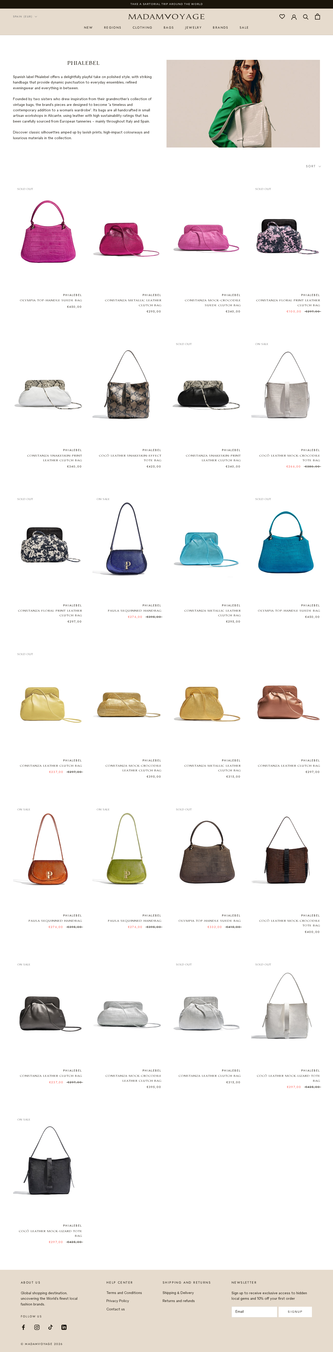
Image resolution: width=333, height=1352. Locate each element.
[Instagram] (37, 1327)
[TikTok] (50, 1327)
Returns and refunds (179, 1301)
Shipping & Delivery (178, 1293)
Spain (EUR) (23, 16)
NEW (88, 27)
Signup (295, 1311)
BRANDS (220, 27)
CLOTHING (143, 27)
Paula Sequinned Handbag (134, 611)
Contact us (115, 1309)
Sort (312, 166)
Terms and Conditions (124, 1293)
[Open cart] (317, 17)
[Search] (306, 16)
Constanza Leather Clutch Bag (51, 766)
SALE (244, 27)
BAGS (169, 27)
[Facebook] (23, 1327)
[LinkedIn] (64, 1327)
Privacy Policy (117, 1301)
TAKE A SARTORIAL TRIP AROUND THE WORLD (166, 4)
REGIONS (113, 27)
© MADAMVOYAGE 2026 (42, 1344)
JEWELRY (193, 27)
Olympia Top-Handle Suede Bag (51, 300)
